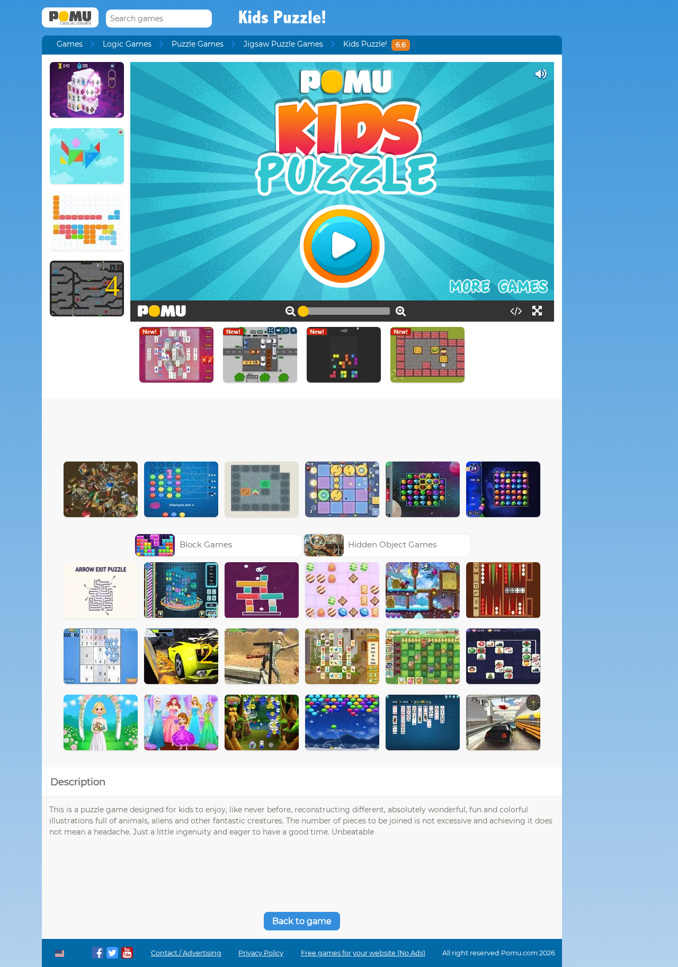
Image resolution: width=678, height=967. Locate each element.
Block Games (206, 544)
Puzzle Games (198, 44)
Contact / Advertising (186, 953)
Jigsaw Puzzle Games (283, 44)
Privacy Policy (260, 953)
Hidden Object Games (392, 544)
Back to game (302, 921)
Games (70, 44)
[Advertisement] (302, 427)
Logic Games (127, 44)
